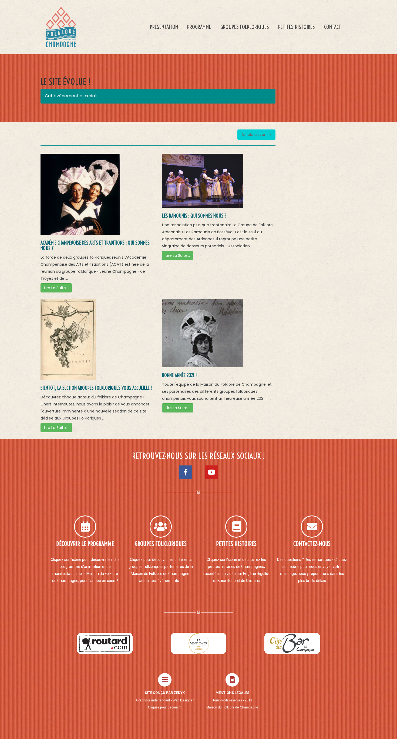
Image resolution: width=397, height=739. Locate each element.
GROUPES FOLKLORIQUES (244, 27)
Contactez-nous (312, 544)
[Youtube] (211, 472)
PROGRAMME (199, 27)
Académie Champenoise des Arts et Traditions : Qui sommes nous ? (95, 245)
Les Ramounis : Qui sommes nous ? (194, 216)
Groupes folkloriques (161, 544)
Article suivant (254, 134)
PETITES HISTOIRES (296, 27)
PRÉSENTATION (164, 27)
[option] (104, 643)
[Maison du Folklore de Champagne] (61, 27)
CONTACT (332, 27)
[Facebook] (185, 472)
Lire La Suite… (56, 288)
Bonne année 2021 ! (179, 375)
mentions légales (232, 693)
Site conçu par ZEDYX (165, 693)
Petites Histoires (236, 544)
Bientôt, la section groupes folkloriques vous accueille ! (96, 388)
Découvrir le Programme (85, 544)
